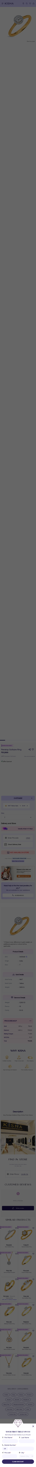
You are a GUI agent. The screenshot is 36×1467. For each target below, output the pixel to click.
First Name (8, 1437)
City (23, 1453)
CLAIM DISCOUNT (18, 1461)
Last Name (25, 1437)
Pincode (7, 1453)
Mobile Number (10, 1445)
